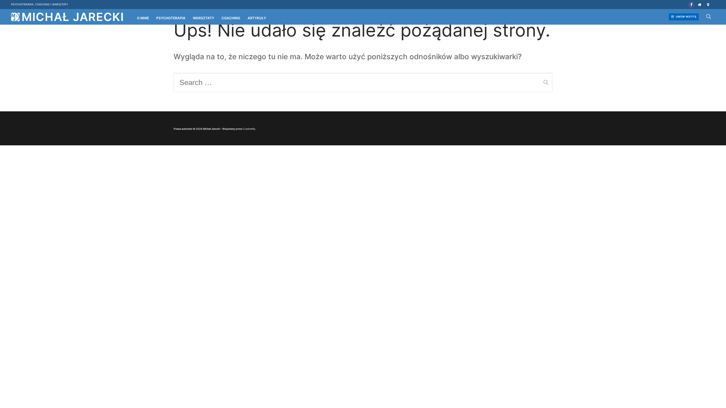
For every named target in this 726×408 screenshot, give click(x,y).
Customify (249, 128)
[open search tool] (708, 16)
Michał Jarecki (73, 17)
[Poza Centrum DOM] (699, 4)
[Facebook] (691, 4)
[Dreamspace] (708, 4)
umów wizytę (685, 16)
